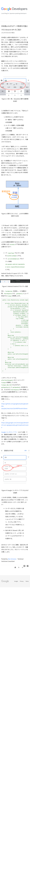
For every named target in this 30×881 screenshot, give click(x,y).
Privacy (22, 581)
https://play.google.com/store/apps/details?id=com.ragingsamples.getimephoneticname (15, 425)
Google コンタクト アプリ (9, 432)
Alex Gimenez (12, 559)
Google (16, 581)
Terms (27, 581)
